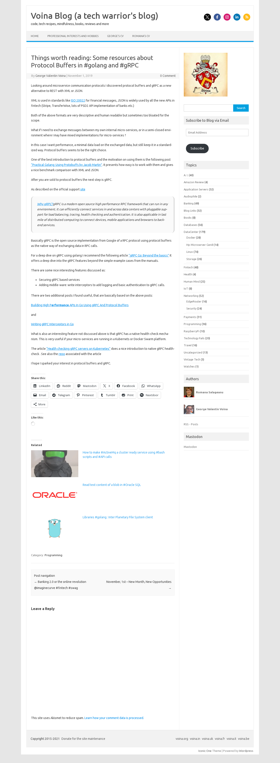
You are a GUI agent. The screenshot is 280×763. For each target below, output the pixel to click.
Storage (191, 258)
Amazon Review (194, 182)
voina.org (182, 738)
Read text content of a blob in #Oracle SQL (112, 485)
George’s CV (115, 36)
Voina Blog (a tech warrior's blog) (94, 15)
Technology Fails (194, 338)
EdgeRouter (193, 301)
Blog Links (190, 210)
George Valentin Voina (50, 75)
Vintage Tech (192, 359)
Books (188, 217)
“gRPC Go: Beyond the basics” (149, 255)
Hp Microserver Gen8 (199, 244)
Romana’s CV (141, 36)
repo (62, 354)
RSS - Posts (191, 424)
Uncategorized (193, 352)
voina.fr (220, 738)
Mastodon (190, 446)
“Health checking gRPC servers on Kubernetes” (78, 348)
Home (35, 36)
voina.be (243, 738)
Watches (189, 366)
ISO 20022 (78, 100)
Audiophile (190, 196)
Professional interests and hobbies (72, 36)
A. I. (186, 175)
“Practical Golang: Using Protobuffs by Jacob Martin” (66, 165)
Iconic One (205, 750)
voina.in (195, 738)
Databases (190, 224)
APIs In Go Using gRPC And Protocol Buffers (99, 305)
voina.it (231, 738)
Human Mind (192, 281)
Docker (190, 237)
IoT (186, 288)
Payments (190, 316)
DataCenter (191, 231)
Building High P (41, 305)
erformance (60, 305)
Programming (53, 555)
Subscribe (197, 148)
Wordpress (246, 750)
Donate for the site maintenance (83, 738)
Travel (188, 345)
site (82, 189)
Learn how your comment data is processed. (114, 718)
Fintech (188, 267)
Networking (191, 295)
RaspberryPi (191, 331)
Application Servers (196, 189)
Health (188, 274)
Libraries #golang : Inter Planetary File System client (118, 517)
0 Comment (168, 75)
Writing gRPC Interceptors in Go (52, 324)
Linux (189, 251)
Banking (189, 203)
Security (191, 308)
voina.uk (207, 738)
